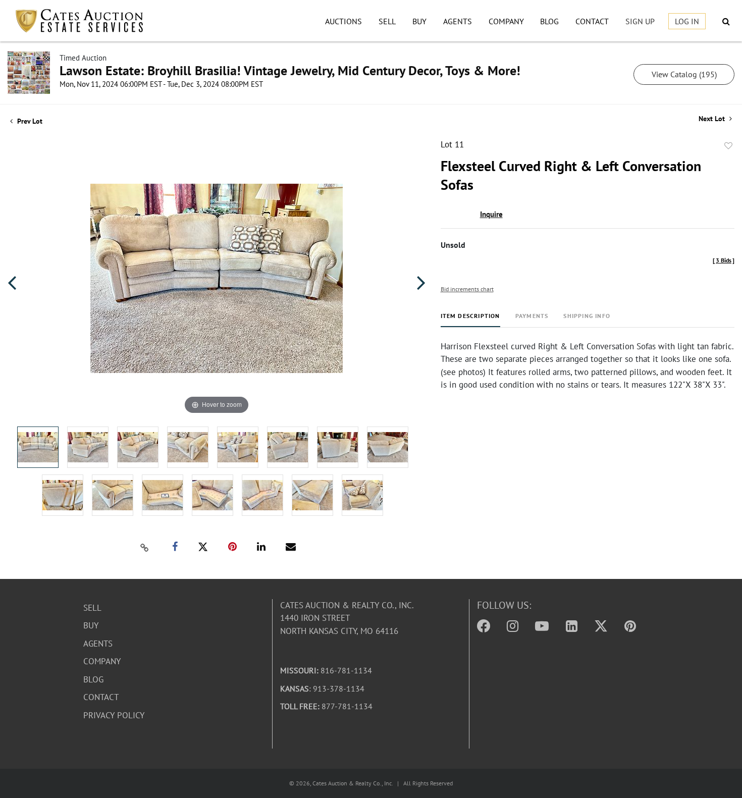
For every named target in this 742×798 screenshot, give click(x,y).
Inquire (491, 214)
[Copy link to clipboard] (144, 547)
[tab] (470, 319)
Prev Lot (28, 121)
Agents (457, 21)
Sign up (640, 21)
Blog (549, 21)
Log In (687, 21)
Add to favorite (728, 145)
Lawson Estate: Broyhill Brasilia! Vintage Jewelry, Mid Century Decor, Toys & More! (290, 70)
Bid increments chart (467, 289)
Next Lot (713, 119)
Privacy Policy (113, 715)
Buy (419, 21)
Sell (387, 21)
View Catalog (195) (684, 74)
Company (506, 21)
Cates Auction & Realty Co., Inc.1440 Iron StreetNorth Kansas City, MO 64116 (347, 618)
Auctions (343, 21)
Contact (592, 21)
